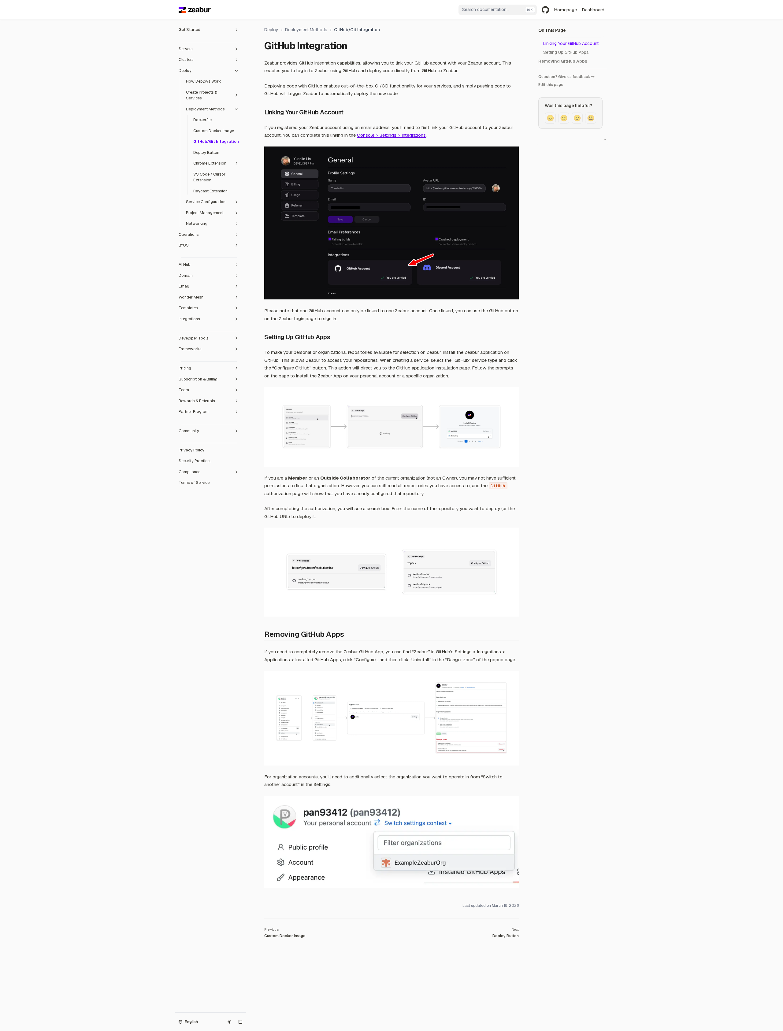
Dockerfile (202, 119)
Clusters (186, 59)
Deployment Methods (205, 109)
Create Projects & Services (201, 95)
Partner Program (194, 411)
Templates (188, 307)
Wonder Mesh (191, 297)
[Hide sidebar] (240, 1022)
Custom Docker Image (213, 130)
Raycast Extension (210, 191)
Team (184, 389)
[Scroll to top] (605, 139)
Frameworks (190, 348)
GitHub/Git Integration (216, 141)
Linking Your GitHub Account (571, 43)
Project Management (205, 212)
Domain (186, 275)
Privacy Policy (191, 450)
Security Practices (195, 460)
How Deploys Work (203, 81)
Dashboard (593, 10)
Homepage (565, 10)
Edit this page (550, 84)
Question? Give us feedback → (566, 76)
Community (189, 430)
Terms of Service (194, 482)
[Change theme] (229, 1022)
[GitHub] (545, 9)
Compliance (189, 471)
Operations (189, 234)
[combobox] (497, 10)
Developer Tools (194, 338)
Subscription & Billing (198, 379)
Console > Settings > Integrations (391, 135)
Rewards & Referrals (197, 400)
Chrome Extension (209, 163)
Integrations (189, 318)
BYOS (184, 245)
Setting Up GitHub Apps (566, 52)
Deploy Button (206, 152)
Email (184, 286)
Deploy (185, 70)
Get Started (189, 29)
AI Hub (185, 264)
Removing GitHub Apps (562, 61)
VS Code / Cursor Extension (209, 177)
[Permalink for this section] (348, 112)
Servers (186, 48)
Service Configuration (205, 201)
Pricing (185, 368)
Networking (196, 223)
